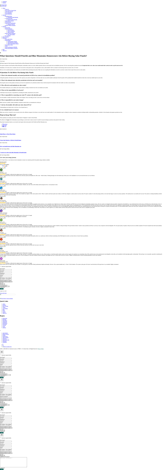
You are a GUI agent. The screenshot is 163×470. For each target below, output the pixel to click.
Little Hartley (5, 333)
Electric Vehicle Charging (10, 25)
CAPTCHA (2, 287)
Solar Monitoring (8, 13)
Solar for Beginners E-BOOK (11, 47)
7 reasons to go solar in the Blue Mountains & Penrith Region (13, 152)
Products (4, 26)
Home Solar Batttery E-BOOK (11, 48)
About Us (7, 9)
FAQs (6, 46)
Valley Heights (5, 337)
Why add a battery (11, 34)
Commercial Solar (8, 18)
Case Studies (5, 308)
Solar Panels (7, 27)
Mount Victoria (6, 334)
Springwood (5, 336)
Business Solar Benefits (12, 19)
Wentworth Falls (6, 339)
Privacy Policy (41, 348)
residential (5, 1)
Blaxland (4, 319)
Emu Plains (5, 320)
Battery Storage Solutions (10, 33)
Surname (2, 271)
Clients (4, 307)
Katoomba (5, 324)
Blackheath (5, 318)
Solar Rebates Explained (13, 42)
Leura (4, 326)
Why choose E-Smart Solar (10, 10)
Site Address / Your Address (6, 278)
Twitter (5, 125)
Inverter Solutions (8, 28)
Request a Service (11, 24)
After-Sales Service (9, 11)
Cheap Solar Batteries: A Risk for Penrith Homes (10, 140)
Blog (4, 49)
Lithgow (4, 327)
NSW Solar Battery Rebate (13, 43)
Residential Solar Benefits (13, 17)
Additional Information (5, 456)
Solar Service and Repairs (10, 23)
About (4, 8)
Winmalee (5, 341)
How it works (5, 306)
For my (1, 282)
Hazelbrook (5, 323)
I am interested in (3, 285)
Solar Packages (6, 36)
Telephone (2, 273)
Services (4, 15)
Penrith (4, 335)
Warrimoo (5, 338)
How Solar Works (8, 39)
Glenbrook (5, 321)
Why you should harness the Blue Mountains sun (10, 146)
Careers (4, 312)
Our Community (8, 12)
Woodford (5, 342)
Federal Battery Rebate (12, 41)
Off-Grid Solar (8, 21)
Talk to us (4, 50)
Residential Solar (8, 16)
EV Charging (8, 35)
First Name (2, 268)
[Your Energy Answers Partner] (6, 298)
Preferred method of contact (6, 280)
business (4, 2)
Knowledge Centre (9, 44)
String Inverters (11, 29)
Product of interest (4, 396)
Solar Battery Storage (9, 20)
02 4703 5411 (3, 6)
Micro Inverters (11, 32)
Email (5, 126)
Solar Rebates (8, 40)
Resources (5, 38)
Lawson (4, 325)
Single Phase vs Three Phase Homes (7, 134)
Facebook (5, 124)
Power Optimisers (11, 31)
